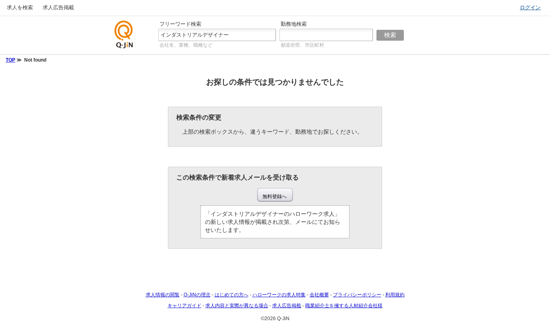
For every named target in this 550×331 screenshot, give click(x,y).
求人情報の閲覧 (163, 295)
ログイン (530, 7)
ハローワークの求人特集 (279, 295)
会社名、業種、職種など (186, 45)
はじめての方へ (231, 295)
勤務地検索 (294, 24)
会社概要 (319, 295)
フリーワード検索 (180, 24)
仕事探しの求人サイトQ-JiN (124, 34)
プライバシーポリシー (357, 295)
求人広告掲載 (58, 7)
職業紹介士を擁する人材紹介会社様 (344, 305)
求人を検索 (20, 7)
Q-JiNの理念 (197, 295)
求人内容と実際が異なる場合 (236, 305)
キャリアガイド (184, 305)
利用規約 (395, 295)
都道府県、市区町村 (302, 45)
